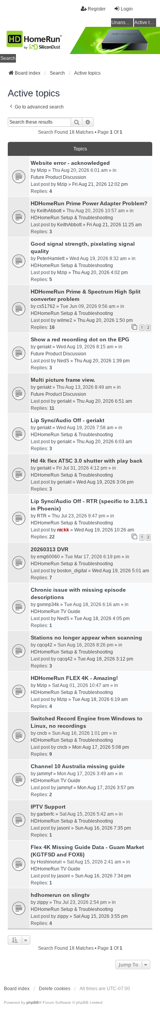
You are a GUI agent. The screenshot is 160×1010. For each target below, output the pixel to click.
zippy (42, 902)
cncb (42, 733)
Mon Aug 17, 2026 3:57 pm (105, 787)
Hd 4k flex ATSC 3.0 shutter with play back (87, 461)
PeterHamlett (50, 258)
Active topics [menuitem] (145, 22)
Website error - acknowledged (70, 163)
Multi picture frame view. (63, 380)
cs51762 (46, 306)
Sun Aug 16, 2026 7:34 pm (103, 876)
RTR (42, 516)
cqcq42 (44, 645)
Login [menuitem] (127, 9)
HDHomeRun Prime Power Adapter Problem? (89, 203)
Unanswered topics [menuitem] (122, 22)
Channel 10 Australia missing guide (78, 766)
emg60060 (48, 556)
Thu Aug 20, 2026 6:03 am (104, 441)
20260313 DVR (49, 549)
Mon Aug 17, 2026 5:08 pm (100, 747)
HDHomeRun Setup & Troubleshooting (72, 217)
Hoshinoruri (49, 862)
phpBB (32, 1002)
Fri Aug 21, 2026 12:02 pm (100, 184)
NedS (63, 360)
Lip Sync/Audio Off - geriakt (67, 420)
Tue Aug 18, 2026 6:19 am (100, 699)
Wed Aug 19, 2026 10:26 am (104, 530)
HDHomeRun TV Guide (55, 611)
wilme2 (64, 320)
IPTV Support (48, 807)
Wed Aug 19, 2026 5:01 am (120, 570)
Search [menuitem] (8, 58)
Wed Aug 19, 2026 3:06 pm (105, 482)
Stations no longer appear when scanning (86, 637)
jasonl (63, 828)
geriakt (44, 346)
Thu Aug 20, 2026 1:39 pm (102, 360)
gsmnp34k (48, 604)
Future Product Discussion (58, 177)
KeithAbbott (49, 210)
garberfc (45, 814)
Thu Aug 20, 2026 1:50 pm (105, 320)
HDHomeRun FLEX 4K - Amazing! (74, 678)
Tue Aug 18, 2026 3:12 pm (105, 659)
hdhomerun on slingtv (60, 895)
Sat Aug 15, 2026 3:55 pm (100, 916)
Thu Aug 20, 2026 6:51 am (104, 401)
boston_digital (72, 570)
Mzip (42, 170)
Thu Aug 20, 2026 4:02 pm (100, 272)
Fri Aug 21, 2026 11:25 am (114, 224)
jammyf (44, 773)
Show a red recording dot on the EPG (80, 339)
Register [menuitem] (97, 9)
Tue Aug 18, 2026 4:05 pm (102, 618)
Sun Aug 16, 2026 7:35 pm (103, 828)
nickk (63, 530)
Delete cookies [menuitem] (54, 988)
